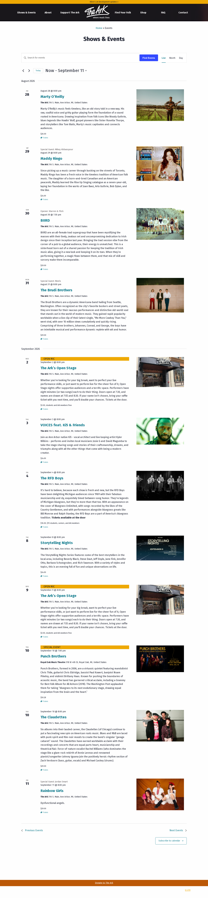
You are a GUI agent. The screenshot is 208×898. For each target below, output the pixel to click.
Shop (143, 12)
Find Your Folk (123, 12)
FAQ (163, 12)
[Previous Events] (23, 70)
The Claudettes (54, 717)
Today (38, 71)
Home (97, 12)
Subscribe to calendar (169, 840)
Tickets (45, 138)
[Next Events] (29, 70)
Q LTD (187, 890)
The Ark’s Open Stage (58, 368)
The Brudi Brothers (56, 290)
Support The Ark (69, 12)
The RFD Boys (52, 478)
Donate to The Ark (104, 883)
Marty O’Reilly (52, 96)
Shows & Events (26, 12)
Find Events (149, 57)
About (48, 12)
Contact (183, 12)
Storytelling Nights (57, 543)
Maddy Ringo (51, 158)
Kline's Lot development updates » (104, 2)
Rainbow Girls (52, 791)
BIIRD (45, 220)
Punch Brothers (53, 656)
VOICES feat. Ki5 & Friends (63, 425)
